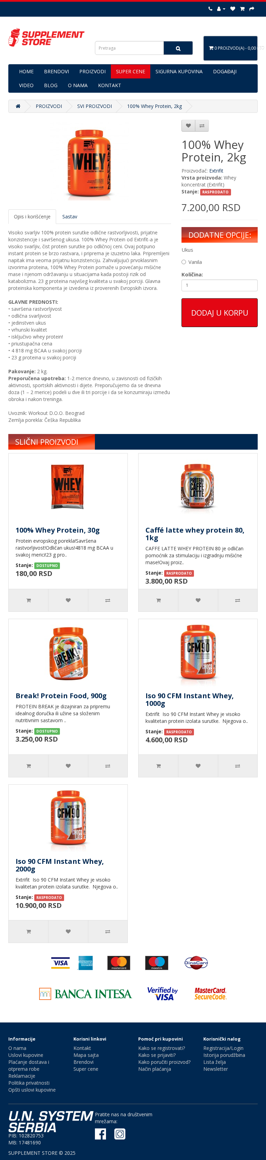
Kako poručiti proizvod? (164, 1062)
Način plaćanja (154, 1069)
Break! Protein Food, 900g (61, 695)
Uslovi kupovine (25, 1055)
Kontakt (82, 1048)
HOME (26, 71)
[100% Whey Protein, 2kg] (89, 161)
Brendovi (83, 1062)
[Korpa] (242, 8)
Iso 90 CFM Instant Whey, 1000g (189, 699)
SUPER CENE (130, 71)
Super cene (85, 1069)
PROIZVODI (92, 71)
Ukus (187, 249)
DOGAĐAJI (225, 71)
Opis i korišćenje (32, 216)
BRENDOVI (56, 71)
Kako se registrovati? (161, 1048)
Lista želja (214, 1062)
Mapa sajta (86, 1055)
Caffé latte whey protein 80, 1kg (195, 533)
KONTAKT (109, 85)
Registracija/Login (223, 1048)
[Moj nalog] (221, 8)
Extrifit (216, 170)
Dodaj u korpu (219, 312)
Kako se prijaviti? (157, 1055)
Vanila (195, 261)
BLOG (50, 85)
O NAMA (78, 85)
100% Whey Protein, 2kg (154, 106)
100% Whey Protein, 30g (58, 530)
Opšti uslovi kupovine (32, 1089)
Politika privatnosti (29, 1082)
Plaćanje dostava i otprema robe (28, 1065)
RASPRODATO (215, 192)
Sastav (69, 216)
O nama (17, 1048)
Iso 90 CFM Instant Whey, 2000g (60, 865)
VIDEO (26, 85)
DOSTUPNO (47, 565)
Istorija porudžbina (224, 1055)
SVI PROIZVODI (94, 106)
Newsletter (215, 1069)
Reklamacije (21, 1076)
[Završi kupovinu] (251, 8)
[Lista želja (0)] (232, 8)
